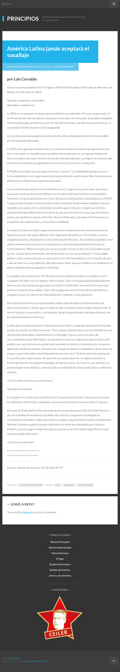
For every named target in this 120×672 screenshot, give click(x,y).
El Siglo (60, 558)
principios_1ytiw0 (21, 67)
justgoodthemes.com (35, 661)
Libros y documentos (60, 575)
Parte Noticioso (60, 553)
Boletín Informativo (60, 564)
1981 (57, 485)
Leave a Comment (63, 67)
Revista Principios (60, 541)
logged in (27, 512)
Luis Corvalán (85, 485)
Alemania (69, 485)
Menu (8, 4)
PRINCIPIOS (23, 18)
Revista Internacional (60, 547)
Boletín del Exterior (31, 485)
